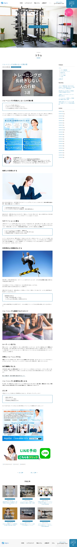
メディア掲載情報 (63, 70)
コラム (50, 3)
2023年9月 (61, 148)
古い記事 (21, 472)
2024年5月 (61, 138)
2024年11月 (61, 127)
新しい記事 (33, 472)
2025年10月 (61, 113)
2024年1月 (61, 145)
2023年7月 (61, 152)
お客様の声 (44, 3)
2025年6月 (61, 118)
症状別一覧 (62, 72)
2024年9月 (61, 132)
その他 (61, 76)
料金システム (37, 3)
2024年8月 (61, 134)
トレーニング (16, 464)
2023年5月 (61, 157)
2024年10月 (61, 129)
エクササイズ (23, 464)
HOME (21, 3)
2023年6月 (61, 155)
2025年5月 (61, 120)
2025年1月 (61, 125)
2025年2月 (61, 122)
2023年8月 (61, 150)
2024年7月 (61, 136)
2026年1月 (61, 111)
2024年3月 (61, 143)
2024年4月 (61, 141)
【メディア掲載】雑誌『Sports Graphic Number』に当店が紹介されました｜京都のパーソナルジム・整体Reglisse (66, 87)
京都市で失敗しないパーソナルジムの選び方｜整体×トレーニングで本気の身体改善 (66, 103)
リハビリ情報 (62, 75)
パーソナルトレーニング (8, 464)
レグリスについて (28, 3)
